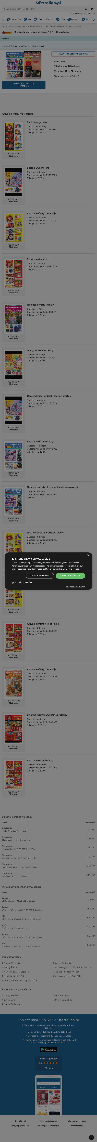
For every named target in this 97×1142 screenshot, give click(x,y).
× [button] (88, 555)
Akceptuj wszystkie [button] (70, 575)
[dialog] (48, 571)
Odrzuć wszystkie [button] (40, 575)
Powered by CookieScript (75, 587)
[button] (22, 582)
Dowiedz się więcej (71, 569)
